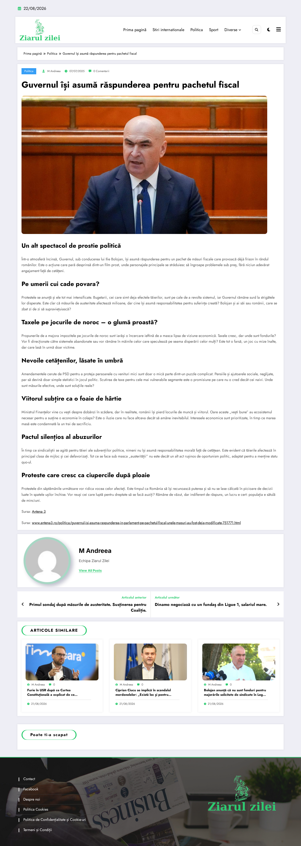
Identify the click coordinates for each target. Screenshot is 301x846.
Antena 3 (39, 511)
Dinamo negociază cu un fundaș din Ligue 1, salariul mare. (211, 605)
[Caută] (256, 29)
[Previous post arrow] (23, 604)
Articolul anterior (134, 597)
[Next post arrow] (278, 604)
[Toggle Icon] (278, 30)
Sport (213, 30)
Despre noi (31, 799)
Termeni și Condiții (37, 829)
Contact (29, 779)
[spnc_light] (268, 30)
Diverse (230, 30)
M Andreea (54, 71)
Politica (196, 30)
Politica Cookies (35, 809)
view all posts (90, 571)
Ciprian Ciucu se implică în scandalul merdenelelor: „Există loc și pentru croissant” (143, 692)
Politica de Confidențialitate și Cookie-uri (54, 819)
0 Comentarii (101, 71)
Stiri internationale (168, 30)
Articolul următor (167, 597)
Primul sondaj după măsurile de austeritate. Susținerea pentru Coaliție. (87, 607)
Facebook (30, 789)
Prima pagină (134, 30)
